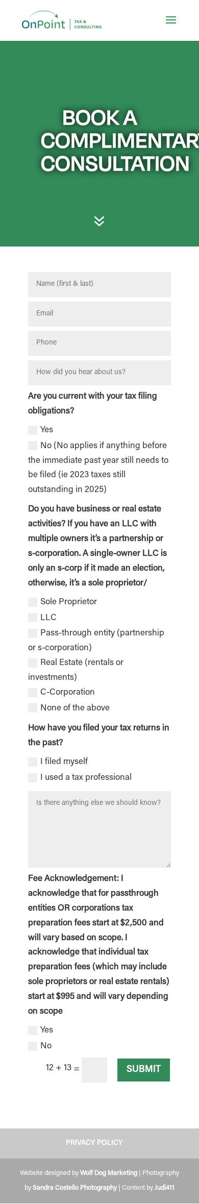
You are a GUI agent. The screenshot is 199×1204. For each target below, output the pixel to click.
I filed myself (64, 762)
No (46, 1046)
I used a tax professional (86, 778)
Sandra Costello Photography (75, 1188)
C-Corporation (67, 693)
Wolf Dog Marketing (108, 1173)
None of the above (75, 708)
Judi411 (165, 1188)
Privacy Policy (94, 1143)
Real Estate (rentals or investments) (75, 670)
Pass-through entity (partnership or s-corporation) (96, 641)
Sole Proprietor (68, 602)
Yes (46, 430)
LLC (48, 618)
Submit (144, 1069)
